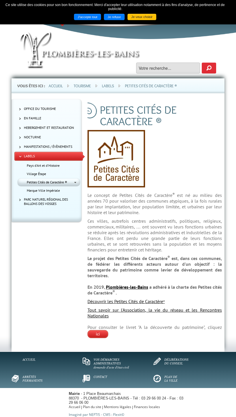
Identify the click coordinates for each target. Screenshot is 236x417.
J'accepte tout (87, 17)
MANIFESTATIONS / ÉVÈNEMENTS (48, 146)
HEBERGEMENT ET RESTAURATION (49, 127)
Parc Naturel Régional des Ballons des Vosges (46, 201)
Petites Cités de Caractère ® (47, 182)
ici (98, 334)
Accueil (56, 85)
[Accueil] (80, 50)
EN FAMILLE (32, 118)
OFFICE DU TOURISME (40, 108)
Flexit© (118, 414)
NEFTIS (94, 414)
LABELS (29, 156)
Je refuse (114, 17)
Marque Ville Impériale (43, 190)
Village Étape (36, 174)
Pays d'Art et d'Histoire (43, 165)
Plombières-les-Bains (127, 287)
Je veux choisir (142, 17)
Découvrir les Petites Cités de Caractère (126, 301)
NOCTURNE (32, 137)
